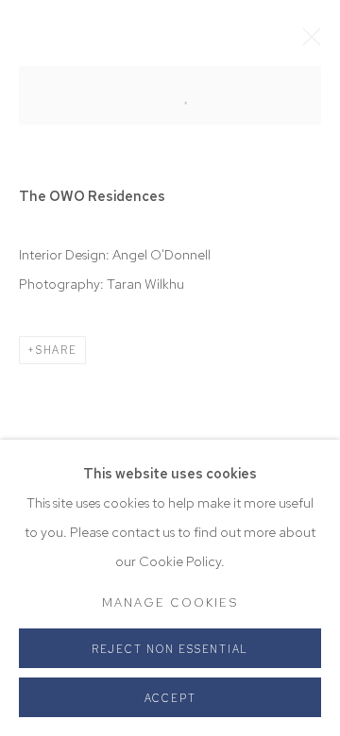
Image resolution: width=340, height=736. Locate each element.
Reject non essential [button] (170, 649)
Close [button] (307, 42)
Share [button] (56, 350)
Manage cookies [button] (170, 602)
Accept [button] (170, 698)
